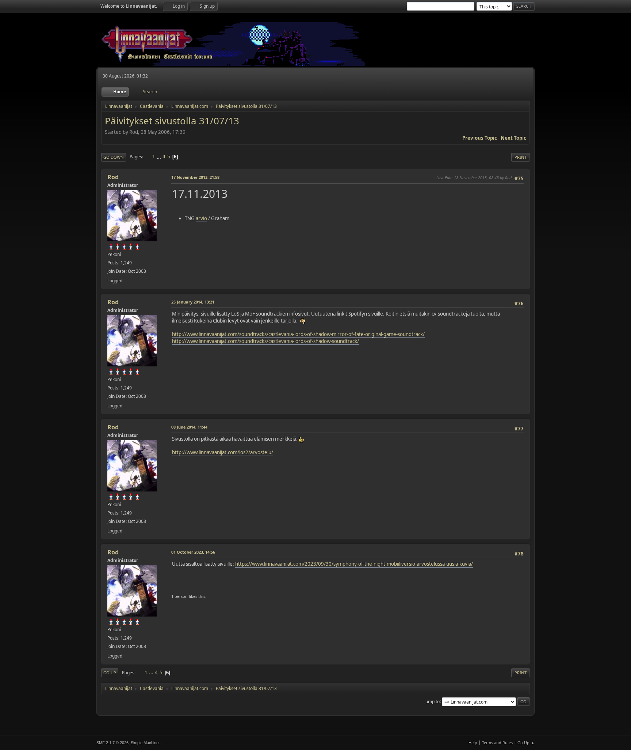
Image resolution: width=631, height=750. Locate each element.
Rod (113, 177)
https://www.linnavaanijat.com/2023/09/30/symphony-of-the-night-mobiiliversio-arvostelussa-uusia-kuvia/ (354, 564)
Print (521, 157)
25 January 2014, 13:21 (192, 302)
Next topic (513, 138)
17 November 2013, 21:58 (195, 177)
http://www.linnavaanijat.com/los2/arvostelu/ (222, 452)
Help (473, 742)
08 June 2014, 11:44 (189, 427)
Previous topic (479, 138)
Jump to (432, 701)
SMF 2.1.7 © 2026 (112, 742)
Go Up (109, 672)
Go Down (113, 157)
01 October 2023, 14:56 (193, 552)
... (159, 156)
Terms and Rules (497, 742)
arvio (201, 218)
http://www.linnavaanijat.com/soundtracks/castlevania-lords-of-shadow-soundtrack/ (265, 341)
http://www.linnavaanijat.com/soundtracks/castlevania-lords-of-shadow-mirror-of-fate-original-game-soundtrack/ (298, 334)
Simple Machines (146, 742)
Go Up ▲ (526, 742)
